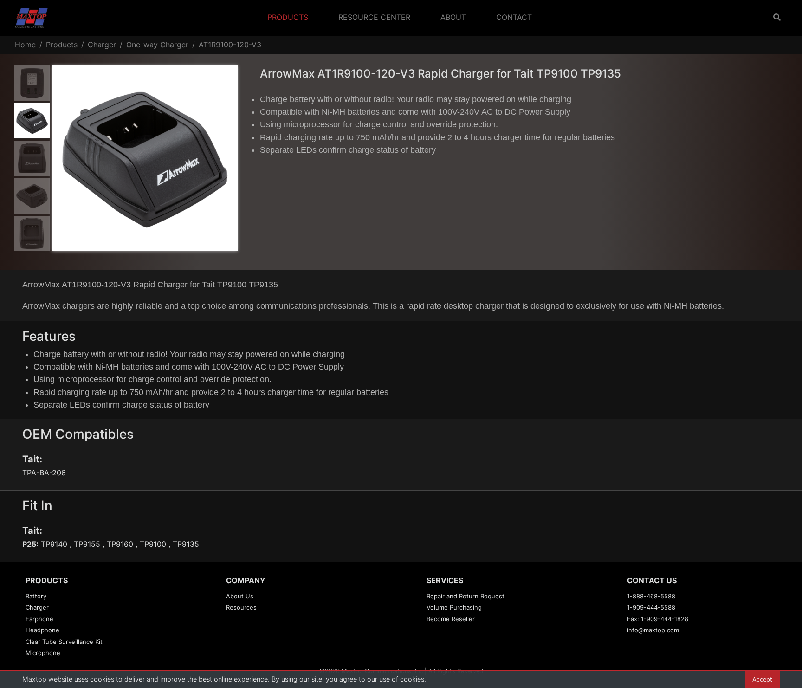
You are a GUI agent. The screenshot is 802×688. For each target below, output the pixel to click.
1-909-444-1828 (664, 619)
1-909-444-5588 (651, 607)
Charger (102, 44)
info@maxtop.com (653, 630)
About (453, 17)
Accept (762, 679)
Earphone (39, 619)
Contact (514, 17)
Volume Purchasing (454, 607)
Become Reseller (451, 619)
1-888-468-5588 (651, 596)
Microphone (43, 652)
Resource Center (374, 17)
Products (287, 17)
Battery (36, 596)
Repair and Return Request (465, 596)
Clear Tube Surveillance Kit (64, 641)
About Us (239, 596)
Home (25, 44)
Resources (241, 607)
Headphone (42, 630)
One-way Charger (157, 44)
